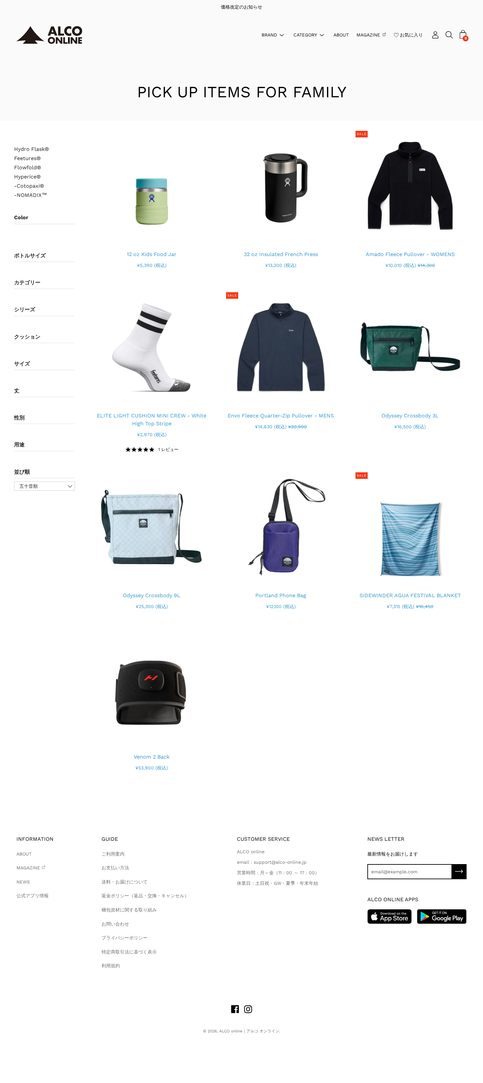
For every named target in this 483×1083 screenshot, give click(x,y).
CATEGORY (305, 34)
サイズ (22, 364)
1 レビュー (168, 449)
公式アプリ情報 (32, 895)
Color (21, 217)
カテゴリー (27, 282)
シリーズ (24, 309)
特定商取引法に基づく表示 (129, 951)
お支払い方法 (115, 867)
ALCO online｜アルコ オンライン (249, 1031)
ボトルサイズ (30, 255)
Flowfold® (27, 168)
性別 (19, 417)
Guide (110, 839)
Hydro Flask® (31, 149)
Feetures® (27, 158)
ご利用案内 (113, 854)
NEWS (23, 881)
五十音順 (28, 486)
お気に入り (411, 34)
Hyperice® (27, 177)
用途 (19, 444)
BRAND (269, 34)
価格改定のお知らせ (241, 7)
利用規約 (111, 965)
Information (35, 839)
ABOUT (341, 34)
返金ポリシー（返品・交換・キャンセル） (145, 895)
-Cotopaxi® (29, 186)
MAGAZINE (368, 34)
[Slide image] (151, 185)
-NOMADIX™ (30, 195)
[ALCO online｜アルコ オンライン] (49, 35)
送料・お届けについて (125, 881)
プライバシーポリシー (125, 937)
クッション (27, 337)
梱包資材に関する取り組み (129, 909)
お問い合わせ (115, 924)
